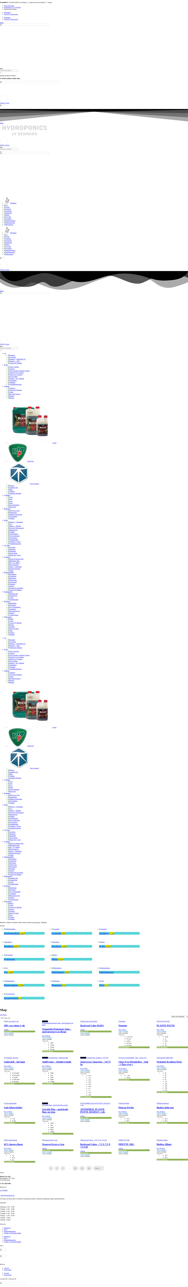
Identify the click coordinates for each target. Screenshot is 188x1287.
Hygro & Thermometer (16, 528)
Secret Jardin (13, 553)
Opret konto (7, 1270)
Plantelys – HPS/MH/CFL (17, 359)
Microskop (12, 578)
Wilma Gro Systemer (15, 375)
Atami (11, 392)
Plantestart (7, 509)
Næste (97, 1168)
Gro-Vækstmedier (15, 607)
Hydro (6, 365)
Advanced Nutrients (15, 390)
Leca (10, 501)
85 (82, 1168)
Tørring (11, 586)
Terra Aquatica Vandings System (19, 371)
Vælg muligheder (47, 1051)
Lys (5, 353)
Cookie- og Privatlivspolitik (12, 1233)
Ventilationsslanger (15, 544)
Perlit (11, 503)
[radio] (61, 1043)
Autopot (11, 369)
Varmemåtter (13, 516)
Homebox (12, 549)
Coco (11, 497)
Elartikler (12, 355)
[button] (9, 1033)
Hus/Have (7, 601)
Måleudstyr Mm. (14, 561)
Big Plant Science (14, 394)
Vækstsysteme (13, 615)
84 (75, 1168)
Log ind (6, 1268)
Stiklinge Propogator (15, 514)
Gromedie (7, 495)
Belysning (12, 605)
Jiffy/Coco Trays (14, 510)
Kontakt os (7, 1228)
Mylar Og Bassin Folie (16, 559)
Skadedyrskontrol (14, 569)
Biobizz (11, 396)
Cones (11, 621)
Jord (10, 499)
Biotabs (11, 398)
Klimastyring (13, 530)
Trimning (12, 584)
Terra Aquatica (34, 484)
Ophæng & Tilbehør (15, 363)
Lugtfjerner (12, 576)
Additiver (12, 388)
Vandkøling (13, 380)
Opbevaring (13, 580)
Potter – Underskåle (15, 567)
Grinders (12, 627)
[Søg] (1, 151)
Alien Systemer (14, 367)
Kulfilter (12, 532)
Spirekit (11, 613)
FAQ (5, 1230)
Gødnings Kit (13, 487)
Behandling (13, 603)
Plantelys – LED (14, 361)
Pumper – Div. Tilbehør (16, 378)
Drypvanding (13, 376)
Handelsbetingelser (10, 1231)
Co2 (10, 524)
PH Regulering (14, 565)
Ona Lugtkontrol (14, 536)
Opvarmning (13, 538)
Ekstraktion (12, 574)
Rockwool (12, 507)
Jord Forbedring (14, 505)
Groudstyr (7, 557)
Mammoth (12, 551)
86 (89, 1168)
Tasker (11, 571)
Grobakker (12, 609)
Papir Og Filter (14, 629)
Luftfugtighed (13, 534)
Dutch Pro (30, 461)
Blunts (11, 619)
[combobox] (9, 70)
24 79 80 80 (3, 1190)
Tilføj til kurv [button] (8, 1031)
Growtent (12, 547)
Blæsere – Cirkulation (16, 522)
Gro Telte (7, 545)
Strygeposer (13, 582)
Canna (54, 443)
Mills (11, 489)
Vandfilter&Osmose (15, 384)
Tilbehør (12, 491)
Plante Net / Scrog (15, 555)
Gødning (6, 386)
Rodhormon (13, 512)
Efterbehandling (9, 572)
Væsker (11, 632)
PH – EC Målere (14, 563)
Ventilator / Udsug (15, 542)
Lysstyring (12, 357)
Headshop (8, 617)
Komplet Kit (13, 596)
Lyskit (11, 597)
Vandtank (12, 382)
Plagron (11, 485)
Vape (11, 631)
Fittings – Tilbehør (15, 526)
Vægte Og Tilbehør (15, 590)
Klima (6, 520)
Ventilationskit (13, 540)
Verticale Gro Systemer (16, 373)
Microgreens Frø (14, 611)
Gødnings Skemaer (15, 493)
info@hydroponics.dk (7, 1195)
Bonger (11, 625)
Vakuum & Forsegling (16, 588)
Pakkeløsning (8, 592)
